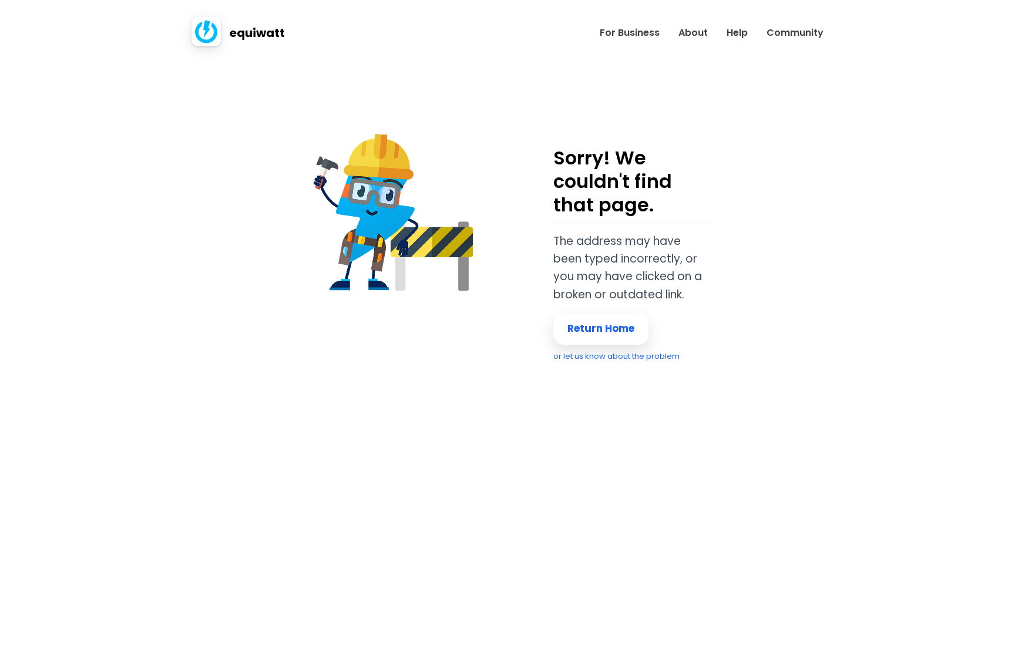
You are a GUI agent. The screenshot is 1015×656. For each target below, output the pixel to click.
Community (795, 33)
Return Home (600, 328)
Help (737, 33)
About (693, 33)
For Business (630, 33)
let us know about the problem (621, 356)
